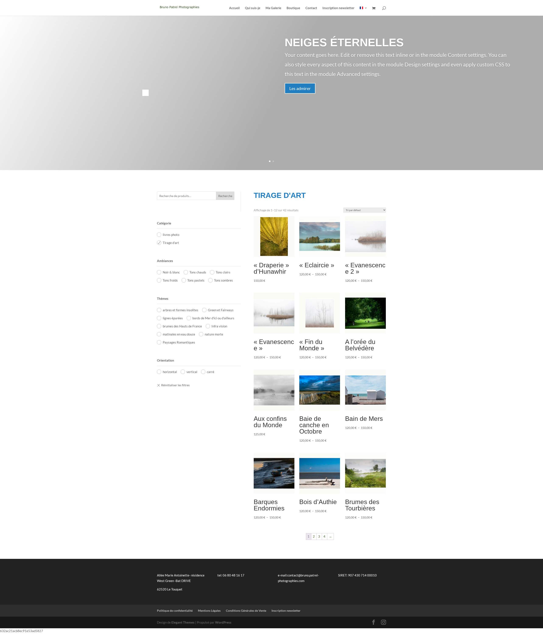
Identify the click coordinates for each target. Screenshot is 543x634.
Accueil (234, 8)
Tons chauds (197, 272)
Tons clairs (223, 272)
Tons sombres (223, 280)
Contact (311, 8)
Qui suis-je (252, 8)
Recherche (225, 196)
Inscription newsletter (338, 8)
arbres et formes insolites (180, 310)
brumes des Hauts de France (182, 326)
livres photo (171, 235)
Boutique (293, 8)
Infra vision (219, 326)
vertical (191, 372)
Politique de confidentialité (175, 610)
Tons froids (170, 280)
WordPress (223, 622)
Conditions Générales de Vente (246, 610)
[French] (363, 11)
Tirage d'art (171, 243)
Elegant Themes (183, 622)
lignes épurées (173, 318)
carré (210, 372)
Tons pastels (195, 280)
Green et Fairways (221, 310)
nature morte (214, 334)
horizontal (170, 372)
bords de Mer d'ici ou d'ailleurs (213, 318)
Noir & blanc (171, 272)
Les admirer (300, 88)
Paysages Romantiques (179, 342)
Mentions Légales (209, 610)
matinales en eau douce (179, 334)
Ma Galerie (273, 8)
